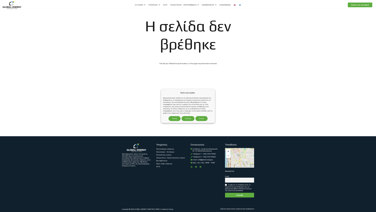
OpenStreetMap (244, 166)
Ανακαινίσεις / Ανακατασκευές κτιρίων (170, 158)
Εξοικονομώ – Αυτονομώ (165, 152)
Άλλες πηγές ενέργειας (164, 164)
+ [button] (228, 151)
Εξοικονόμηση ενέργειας (165, 149)
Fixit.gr (171, 209)
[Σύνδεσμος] (12, 5)
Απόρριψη (188, 118)
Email (227, 176)
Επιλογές (201, 118)
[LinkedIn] (200, 167)
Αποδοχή (174, 118)
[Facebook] (196, 167)
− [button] (228, 155)
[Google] (191, 167)
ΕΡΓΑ (158, 167)
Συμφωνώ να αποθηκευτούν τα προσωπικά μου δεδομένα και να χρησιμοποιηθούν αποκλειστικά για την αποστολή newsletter (238, 187)
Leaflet (236, 166)
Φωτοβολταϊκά (161, 161)
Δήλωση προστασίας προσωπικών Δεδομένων (237, 209)
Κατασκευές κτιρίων (163, 155)
